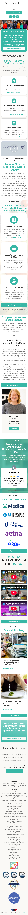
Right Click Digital (23, 912)
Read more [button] (14, 486)
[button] (14, 149)
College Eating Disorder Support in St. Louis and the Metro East (14, 703)
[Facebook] (10, 16)
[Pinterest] (16, 910)
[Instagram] (14, 16)
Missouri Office (17, 237)
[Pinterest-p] (17, 16)
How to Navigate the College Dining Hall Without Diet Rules (13, 663)
